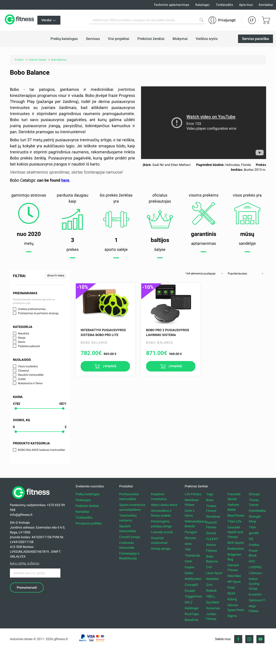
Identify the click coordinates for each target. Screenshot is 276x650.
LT (252, 20)
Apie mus (246, 5)
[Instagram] (249, 639)
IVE (251, 539)
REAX (231, 593)
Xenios (211, 545)
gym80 (254, 533)
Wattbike (212, 579)
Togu (209, 494)
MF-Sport (234, 582)
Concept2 (191, 585)
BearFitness (236, 515)
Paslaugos (83, 500)
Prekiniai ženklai (87, 506)
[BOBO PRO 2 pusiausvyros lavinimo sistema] (170, 303)
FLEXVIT (212, 539)
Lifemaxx (255, 573)
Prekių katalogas (87, 494)
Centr (188, 561)
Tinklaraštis (224, 5)
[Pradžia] (32, 500)
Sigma (232, 616)
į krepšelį (109, 366)
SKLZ (189, 602)
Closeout (23, 370)
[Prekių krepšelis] (266, 20)
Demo (21, 341)
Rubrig (232, 599)
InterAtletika (257, 511)
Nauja (21, 337)
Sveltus (254, 545)
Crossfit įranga (129, 537)
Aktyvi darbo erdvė (164, 505)
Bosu (209, 500)
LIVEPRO (255, 567)
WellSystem (193, 579)
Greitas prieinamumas (32, 309)
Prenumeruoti (27, 587)
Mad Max (234, 576)
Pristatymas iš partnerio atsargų (38, 313)
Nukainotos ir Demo (30, 383)
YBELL (211, 596)
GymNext (212, 602)
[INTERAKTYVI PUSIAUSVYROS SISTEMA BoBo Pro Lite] (105, 303)
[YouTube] (260, 639)
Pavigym (191, 532)
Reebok (211, 590)
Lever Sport (214, 573)
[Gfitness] (20, 20)
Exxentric (255, 594)
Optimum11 (257, 600)
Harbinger (192, 608)
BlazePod (191, 620)
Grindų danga (160, 549)
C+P (209, 567)
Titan (252, 527)
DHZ (252, 561)
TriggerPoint (193, 596)
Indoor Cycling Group (254, 583)
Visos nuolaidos (28, 366)
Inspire (189, 567)
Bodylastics (236, 549)
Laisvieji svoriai (162, 532)
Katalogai (202, 5)
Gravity (211, 533)
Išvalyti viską (55, 275)
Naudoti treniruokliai (30, 374)
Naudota (23, 333)
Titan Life (234, 521)
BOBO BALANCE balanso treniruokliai (41, 449)
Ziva (209, 585)
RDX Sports (236, 543)
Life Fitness (193, 494)
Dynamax (213, 608)
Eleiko (189, 573)
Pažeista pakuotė (29, 346)
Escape (190, 590)
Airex (188, 544)
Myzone (190, 538)
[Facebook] (238, 639)
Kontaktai (266, 5)
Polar (231, 587)
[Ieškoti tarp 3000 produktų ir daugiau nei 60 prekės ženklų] (201, 20)
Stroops (254, 494)
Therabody (192, 555)
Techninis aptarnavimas (171, 5)
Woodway (213, 516)
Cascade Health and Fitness (235, 532)
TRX (188, 550)
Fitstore (211, 551)
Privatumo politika (89, 523)
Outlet (22, 379)
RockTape (192, 614)
